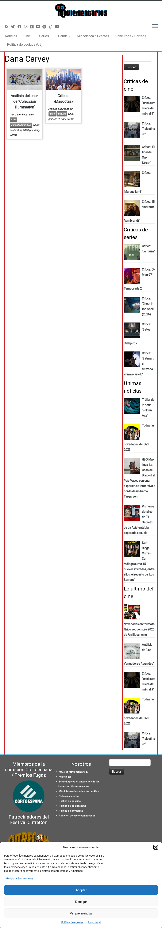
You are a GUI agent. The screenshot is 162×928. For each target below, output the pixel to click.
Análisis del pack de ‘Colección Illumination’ (25, 101)
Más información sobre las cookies (79, 791)
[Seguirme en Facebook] (21, 27)
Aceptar (81, 890)
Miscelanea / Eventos (93, 36)
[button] (156, 847)
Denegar (81, 901)
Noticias (11, 36)
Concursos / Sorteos (130, 36)
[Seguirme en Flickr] (39, 27)
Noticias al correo (69, 796)
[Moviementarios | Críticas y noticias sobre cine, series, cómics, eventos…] (81, 10)
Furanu (69, 119)
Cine (27, 36)
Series (44, 36)
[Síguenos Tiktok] (52, 27)
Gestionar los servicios (19, 878)
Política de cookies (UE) (24, 44)
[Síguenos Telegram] (45, 27)
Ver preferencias (81, 913)
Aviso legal (94, 922)
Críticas (62, 113)
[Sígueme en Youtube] (58, 27)
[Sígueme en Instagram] (27, 27)
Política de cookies (72, 922)
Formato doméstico (21, 125)
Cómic (63, 36)
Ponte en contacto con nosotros (77, 815)
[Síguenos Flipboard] (33, 27)
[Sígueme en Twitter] (14, 27)
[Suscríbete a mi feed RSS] (8, 27)
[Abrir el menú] (155, 26)
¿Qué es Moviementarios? (73, 772)
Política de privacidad (71, 810)
